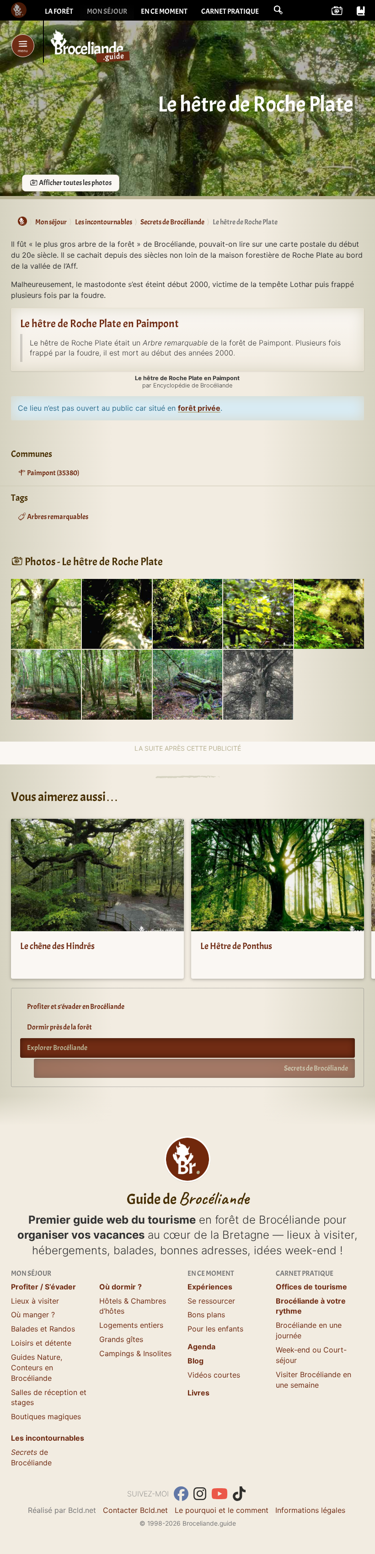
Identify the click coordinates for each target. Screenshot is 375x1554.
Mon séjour (107, 11)
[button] (278, 10)
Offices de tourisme (311, 1286)
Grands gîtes (121, 1339)
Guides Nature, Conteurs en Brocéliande (36, 1367)
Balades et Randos (43, 1328)
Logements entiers (131, 1325)
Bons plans (206, 1314)
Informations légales (310, 1510)
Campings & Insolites (135, 1353)
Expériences (210, 1286)
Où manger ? (33, 1314)
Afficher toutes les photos (75, 182)
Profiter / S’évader (43, 1286)
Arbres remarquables (57, 516)
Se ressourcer (211, 1300)
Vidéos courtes (214, 1374)
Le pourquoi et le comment (221, 1510)
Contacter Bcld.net (135, 1510)
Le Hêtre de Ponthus (236, 946)
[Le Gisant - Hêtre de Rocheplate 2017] (46, 684)
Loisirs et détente (41, 1342)
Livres (198, 1392)
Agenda (201, 1346)
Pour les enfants (215, 1328)
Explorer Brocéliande (57, 1047)
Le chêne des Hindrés (57, 946)
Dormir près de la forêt (59, 1027)
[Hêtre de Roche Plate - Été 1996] (46, 613)
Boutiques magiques (46, 1416)
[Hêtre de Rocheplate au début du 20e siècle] (258, 684)
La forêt (59, 11)
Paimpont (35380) (52, 472)
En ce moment (164, 11)
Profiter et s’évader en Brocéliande (75, 1006)
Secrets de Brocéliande (316, 1068)
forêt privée (199, 408)
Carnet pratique (230, 11)
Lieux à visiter (35, 1300)
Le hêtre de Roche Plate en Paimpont (99, 323)
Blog (196, 1360)
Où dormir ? (120, 1286)
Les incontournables (47, 1438)
